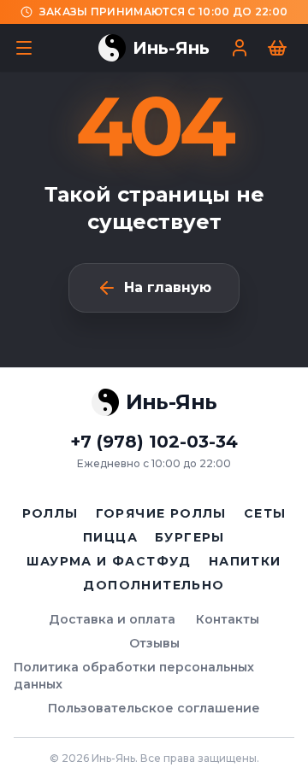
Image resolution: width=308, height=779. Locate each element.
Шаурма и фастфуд (109, 561)
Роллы (50, 513)
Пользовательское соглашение (154, 708)
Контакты (227, 619)
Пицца (110, 537)
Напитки (245, 561)
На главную (167, 287)
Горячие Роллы (161, 513)
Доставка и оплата (112, 619)
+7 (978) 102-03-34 (154, 441)
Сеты (265, 513)
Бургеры (190, 537)
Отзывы (154, 643)
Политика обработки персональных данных (134, 675)
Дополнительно (153, 585)
